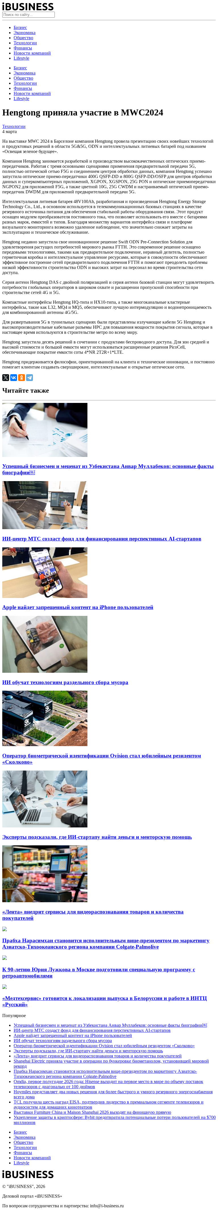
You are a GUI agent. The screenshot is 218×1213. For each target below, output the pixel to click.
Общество (23, 37)
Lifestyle (21, 58)
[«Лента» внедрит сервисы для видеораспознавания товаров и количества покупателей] (44, 900)
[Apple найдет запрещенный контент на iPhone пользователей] (44, 596)
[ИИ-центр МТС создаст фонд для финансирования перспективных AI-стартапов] (44, 527)
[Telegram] (29, 377)
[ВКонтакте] (13, 377)
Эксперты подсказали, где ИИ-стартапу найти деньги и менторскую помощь (97, 837)
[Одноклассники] (21, 377)
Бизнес (20, 27)
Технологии (25, 42)
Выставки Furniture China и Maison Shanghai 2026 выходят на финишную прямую (92, 1112)
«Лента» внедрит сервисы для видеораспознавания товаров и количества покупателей (98, 1055)
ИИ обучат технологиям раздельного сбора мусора (65, 682)
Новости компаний (32, 53)
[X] (5, 377)
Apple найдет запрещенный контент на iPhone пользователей (77, 607)
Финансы (23, 47)
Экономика (24, 32)
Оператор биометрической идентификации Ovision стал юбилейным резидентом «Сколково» (104, 1045)
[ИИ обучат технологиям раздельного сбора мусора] (44, 671)
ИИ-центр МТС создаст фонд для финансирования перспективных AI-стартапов (101, 539)
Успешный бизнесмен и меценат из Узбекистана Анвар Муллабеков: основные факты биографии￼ (110, 1025)
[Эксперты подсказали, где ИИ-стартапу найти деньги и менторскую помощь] (44, 825)
